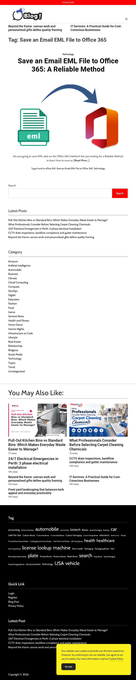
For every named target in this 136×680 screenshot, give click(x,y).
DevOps (13, 291)
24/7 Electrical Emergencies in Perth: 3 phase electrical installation (45, 228)
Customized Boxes (57, 535)
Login (11, 593)
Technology (68, 54)
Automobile (14, 269)
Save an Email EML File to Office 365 (75, 168)
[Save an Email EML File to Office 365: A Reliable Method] (68, 114)
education (104, 535)
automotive (64, 530)
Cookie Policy (116, 658)
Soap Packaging (109, 557)
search (85, 555)
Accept (68, 666)
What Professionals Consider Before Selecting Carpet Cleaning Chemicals (49, 224)
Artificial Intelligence (19, 265)
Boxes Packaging (96, 530)
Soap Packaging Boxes (16, 564)
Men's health (77, 548)
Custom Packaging (74, 535)
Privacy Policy (16, 605)
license (29, 548)
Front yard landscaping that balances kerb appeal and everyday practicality (36, 491)
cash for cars (14, 535)
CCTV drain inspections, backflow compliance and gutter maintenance (47, 232)
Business (13, 274)
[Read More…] (81, 160)
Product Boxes (59, 556)
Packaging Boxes (102, 548)
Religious (13, 350)
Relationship (15, 345)
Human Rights (16, 329)
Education (13, 299)
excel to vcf (115, 535)
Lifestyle (13, 337)
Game (11, 312)
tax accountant (33, 564)
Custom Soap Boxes (90, 535)
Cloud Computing (18, 282)
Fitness (123, 535)
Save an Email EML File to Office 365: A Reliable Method (68, 65)
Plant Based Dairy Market (17, 557)
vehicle (72, 563)
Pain (112, 548)
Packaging (88, 548)
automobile (47, 529)
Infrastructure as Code (20, 333)
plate (33, 555)
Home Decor (15, 324)
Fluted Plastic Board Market (18, 541)
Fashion (12, 303)
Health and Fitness (18, 320)
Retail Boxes (72, 556)
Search (12, 185)
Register (12, 597)
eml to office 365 (47, 168)
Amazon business (27, 530)
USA (59, 563)
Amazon (13, 261)
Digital (11, 295)
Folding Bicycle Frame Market (41, 541)
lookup (44, 548)
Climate (12, 278)
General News (16, 316)
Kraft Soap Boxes (14, 549)
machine (61, 548)
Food (11, 307)
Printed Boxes (46, 556)
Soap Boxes (98, 557)
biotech (75, 530)
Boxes (85, 529)
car (114, 529)
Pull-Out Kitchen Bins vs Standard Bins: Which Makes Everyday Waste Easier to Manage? (57, 220)
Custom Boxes (29, 535)
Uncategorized (16, 371)
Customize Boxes (42, 535)
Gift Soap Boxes (77, 541)
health (89, 540)
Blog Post (13, 601)
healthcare (106, 540)
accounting (14, 529)
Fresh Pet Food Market (61, 541)
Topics (11, 362)
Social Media (15, 354)
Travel (11, 367)
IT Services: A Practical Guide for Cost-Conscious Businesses (96, 28)
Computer (14, 286)
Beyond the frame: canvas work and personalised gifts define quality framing (35, 28)
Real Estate (14, 341)
